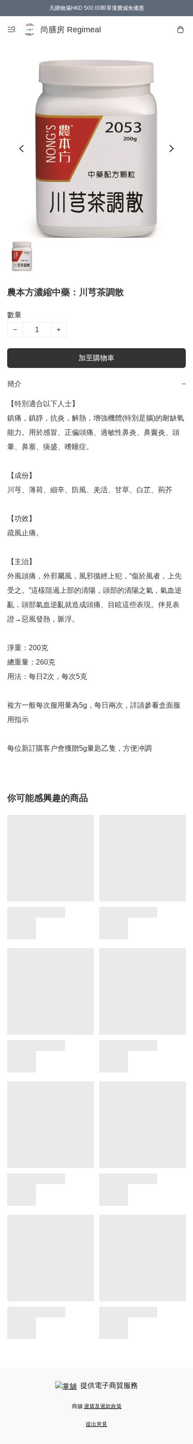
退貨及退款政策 (103, 1406)
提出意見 (96, 1424)
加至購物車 (96, 358)
